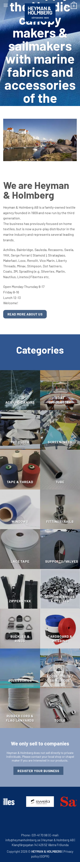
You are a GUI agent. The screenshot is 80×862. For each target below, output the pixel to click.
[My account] (66, 6)
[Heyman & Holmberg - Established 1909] (40, 12)
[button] (5, 5)
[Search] (13, 5)
